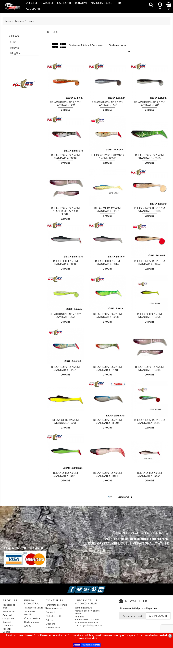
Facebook (76, 587)
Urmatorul (126, 497)
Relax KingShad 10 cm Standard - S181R (149, 421)
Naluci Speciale (102, 2)
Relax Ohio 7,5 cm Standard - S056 (149, 315)
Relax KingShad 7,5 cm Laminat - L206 (149, 103)
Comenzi (50, 612)
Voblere (32, 2)
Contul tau (56, 600)
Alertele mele (53, 627)
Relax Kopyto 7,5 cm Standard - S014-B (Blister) (65, 210)
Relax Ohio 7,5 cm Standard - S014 (107, 262)
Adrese (49, 619)
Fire (119, 2)
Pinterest (97, 587)
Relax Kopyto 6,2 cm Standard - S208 (107, 315)
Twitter (83, 587)
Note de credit (53, 616)
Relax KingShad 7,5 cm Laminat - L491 (65, 103)
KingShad (15, 53)
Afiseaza (49, 78)
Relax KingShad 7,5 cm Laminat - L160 (107, 103)
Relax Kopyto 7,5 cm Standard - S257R (65, 368)
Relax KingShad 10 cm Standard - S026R (149, 262)
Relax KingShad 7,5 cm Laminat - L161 (65, 315)
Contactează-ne (32, 618)
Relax (14, 36)
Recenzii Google (7, 630)
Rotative (81, 2)
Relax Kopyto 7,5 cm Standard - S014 (149, 368)
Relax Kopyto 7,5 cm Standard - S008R (65, 156)
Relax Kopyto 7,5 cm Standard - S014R (107, 474)
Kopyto (14, 47)
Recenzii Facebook (8, 623)
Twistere (47, 2)
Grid (55, 45)
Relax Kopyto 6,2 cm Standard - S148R (107, 368)
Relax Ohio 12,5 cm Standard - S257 (107, 209)
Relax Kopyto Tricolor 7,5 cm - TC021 (107, 156)
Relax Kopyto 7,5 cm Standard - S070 (149, 156)
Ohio (13, 41)
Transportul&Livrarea (35, 607)
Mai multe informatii (91, 644)
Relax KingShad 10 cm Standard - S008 (149, 209)
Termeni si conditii (29, 613)
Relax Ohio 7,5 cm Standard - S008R (65, 262)
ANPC (27, 625)
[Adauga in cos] (40, 78)
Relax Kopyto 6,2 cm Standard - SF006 (107, 421)
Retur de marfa (53, 608)
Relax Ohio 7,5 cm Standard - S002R (149, 474)
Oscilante (64, 2)
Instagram (105, 587)
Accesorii (33, 8)
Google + (90, 587)
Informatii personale (56, 604)
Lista (63, 46)
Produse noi (9, 611)
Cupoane (50, 623)
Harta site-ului (31, 621)
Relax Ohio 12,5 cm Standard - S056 (65, 421)
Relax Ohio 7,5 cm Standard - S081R (65, 474)
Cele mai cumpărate (8, 617)
